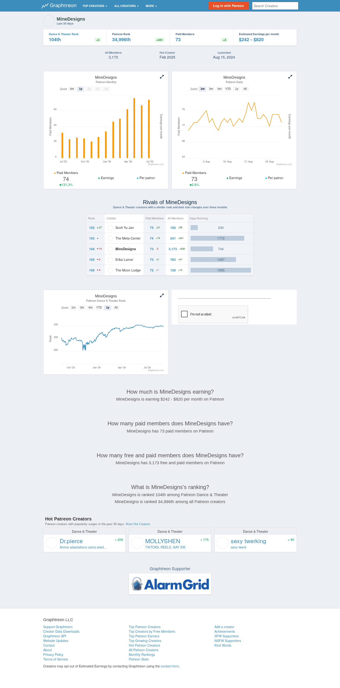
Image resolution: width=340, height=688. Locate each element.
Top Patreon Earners (144, 636)
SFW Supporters (226, 636)
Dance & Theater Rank (64, 34)
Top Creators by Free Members (152, 631)
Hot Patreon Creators (144, 645)
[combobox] (275, 6)
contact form (170, 666)
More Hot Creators (138, 524)
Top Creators (94, 6)
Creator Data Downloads (61, 631)
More (150, 6)
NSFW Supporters (227, 640)
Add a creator (224, 626)
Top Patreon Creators (145, 626)
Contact (49, 645)
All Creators (125, 6)
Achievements (224, 631)
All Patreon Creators (143, 650)
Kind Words (222, 645)
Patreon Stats (139, 659)
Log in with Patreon (228, 5)
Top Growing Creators (145, 640)
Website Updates (55, 640)
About (47, 650)
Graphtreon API (54, 636)
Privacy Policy (53, 654)
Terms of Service (55, 659)
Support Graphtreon (58, 626)
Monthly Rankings (142, 654)
